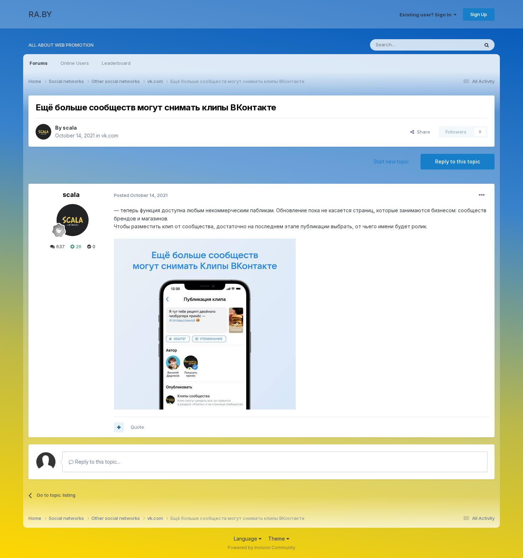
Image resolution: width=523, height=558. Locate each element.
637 (60, 246)
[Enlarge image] (205, 323)
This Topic (458, 44)
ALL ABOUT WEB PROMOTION (61, 45)
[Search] (487, 45)
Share (422, 132)
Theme (277, 539)
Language (246, 539)
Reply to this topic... (97, 462)
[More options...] (482, 195)
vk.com (109, 135)
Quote (137, 427)
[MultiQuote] (119, 427)
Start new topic (391, 161)
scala (70, 128)
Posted (141, 195)
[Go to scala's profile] (43, 132)
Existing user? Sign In (427, 14)
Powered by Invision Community (261, 547)
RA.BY (40, 14)
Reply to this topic (457, 161)
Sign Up (478, 14)
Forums (39, 63)
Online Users (74, 63)
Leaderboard (116, 63)
